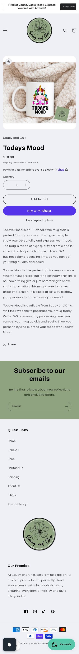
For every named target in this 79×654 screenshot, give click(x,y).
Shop (11, 459)
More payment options (39, 220)
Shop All (13, 450)
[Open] (9, 644)
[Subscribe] (66, 406)
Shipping (8, 163)
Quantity (8, 177)
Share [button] (12, 344)
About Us (14, 486)
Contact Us (15, 468)
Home (12, 441)
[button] (5, 30)
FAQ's (12, 495)
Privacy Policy (17, 504)
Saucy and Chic (32, 643)
